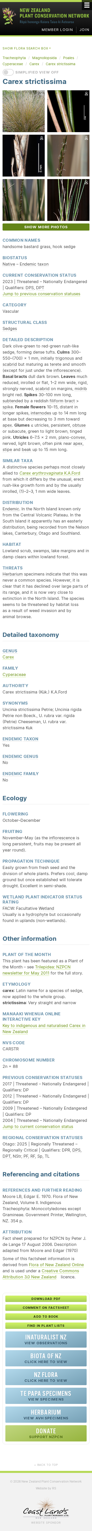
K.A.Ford (49, 473)
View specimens (45, 1396)
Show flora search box (27, 48)
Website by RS (46, 1488)
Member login (57, 29)
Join (84, 29)
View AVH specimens (46, 1414)
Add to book (45, 1316)
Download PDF (46, 1299)
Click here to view (46, 1358)
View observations (46, 1339)
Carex (8, 656)
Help (80, 275)
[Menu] (87, 5)
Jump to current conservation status (38, 1126)
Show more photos (46, 227)
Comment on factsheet (46, 1308)
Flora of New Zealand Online (56, 1264)
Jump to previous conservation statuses (41, 293)
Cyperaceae (14, 674)
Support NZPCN (46, 1433)
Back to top (46, 1465)
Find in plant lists (46, 1326)
